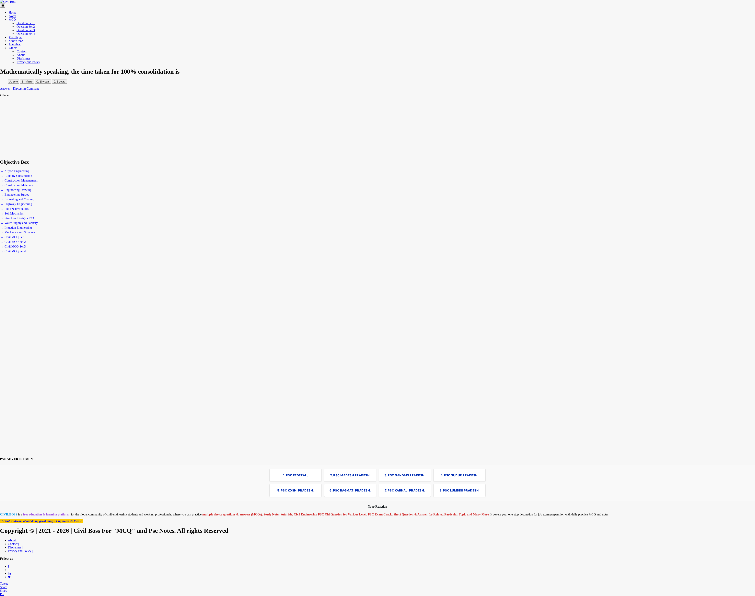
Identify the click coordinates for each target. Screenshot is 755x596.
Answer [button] (5, 88)
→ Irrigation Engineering (16, 227)
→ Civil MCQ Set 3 (13, 246)
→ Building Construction (16, 175)
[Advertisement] (118, 128)
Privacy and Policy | (20, 551)
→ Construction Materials (17, 185)
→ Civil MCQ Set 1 (13, 237)
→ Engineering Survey (15, 194)
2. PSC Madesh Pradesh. (350, 475)
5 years (61, 81)
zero (15, 81)
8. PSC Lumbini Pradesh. (459, 490)
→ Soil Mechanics (12, 213)
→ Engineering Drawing (16, 190)
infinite (28, 81)
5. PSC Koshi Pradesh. (295, 490)
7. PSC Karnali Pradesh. (405, 490)
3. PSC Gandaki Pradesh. (404, 475)
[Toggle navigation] (2, 6)
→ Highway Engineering (16, 204)
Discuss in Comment (26, 88)
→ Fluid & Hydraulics (15, 208)
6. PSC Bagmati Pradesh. (350, 490)
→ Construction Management (19, 180)
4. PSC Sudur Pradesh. (460, 475)
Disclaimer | (15, 547)
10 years (44, 81)
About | (12, 540)
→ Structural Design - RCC (18, 218)
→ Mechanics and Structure (18, 232)
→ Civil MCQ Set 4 (13, 251)
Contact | (13, 544)
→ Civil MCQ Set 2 (13, 241)
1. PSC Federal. (295, 475)
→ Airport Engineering (15, 171)
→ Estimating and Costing (17, 199)
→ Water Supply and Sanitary (19, 223)
